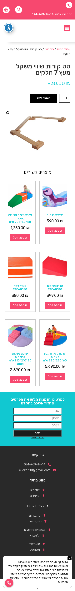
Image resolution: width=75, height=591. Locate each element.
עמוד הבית (63, 49)
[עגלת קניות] (6, 9)
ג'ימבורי (49, 49)
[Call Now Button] (9, 583)
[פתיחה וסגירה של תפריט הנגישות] (8, 27)
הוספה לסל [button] (55, 230)
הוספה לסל (43, 98)
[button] (67, 28)
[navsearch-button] (18, 9)
